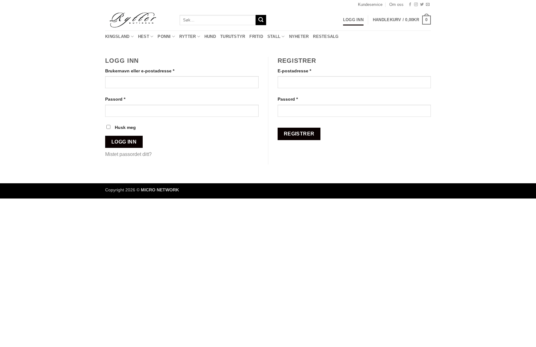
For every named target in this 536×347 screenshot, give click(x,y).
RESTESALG (325, 36)
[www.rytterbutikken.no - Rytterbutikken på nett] (137, 19)
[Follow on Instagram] (416, 4)
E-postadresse (303, 70)
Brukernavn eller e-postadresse (148, 70)
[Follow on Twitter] (422, 4)
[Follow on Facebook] (410, 4)
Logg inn (124, 141)
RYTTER (187, 36)
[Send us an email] (428, 4)
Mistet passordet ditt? (128, 154)
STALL (273, 36)
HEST (143, 36)
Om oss (396, 4)
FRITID (256, 36)
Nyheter (299, 36)
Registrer (299, 133)
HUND (210, 36)
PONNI (164, 36)
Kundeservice (370, 4)
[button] (402, 20)
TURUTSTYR (232, 36)
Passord (123, 99)
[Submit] (261, 20)
